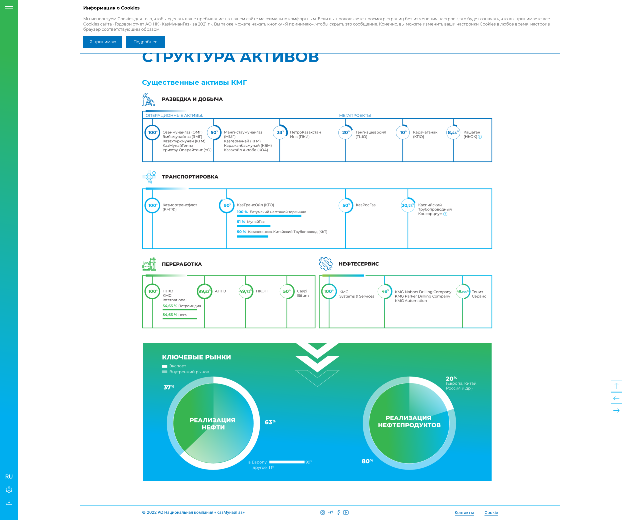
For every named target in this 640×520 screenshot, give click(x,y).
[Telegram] (330, 512)
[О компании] (616, 398)
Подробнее (146, 42)
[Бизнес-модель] (616, 410)
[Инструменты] (9, 489)
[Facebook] (338, 512)
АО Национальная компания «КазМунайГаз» (201, 512)
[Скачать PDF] (9, 502)
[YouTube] (346, 512)
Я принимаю (103, 42)
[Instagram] (322, 512)
